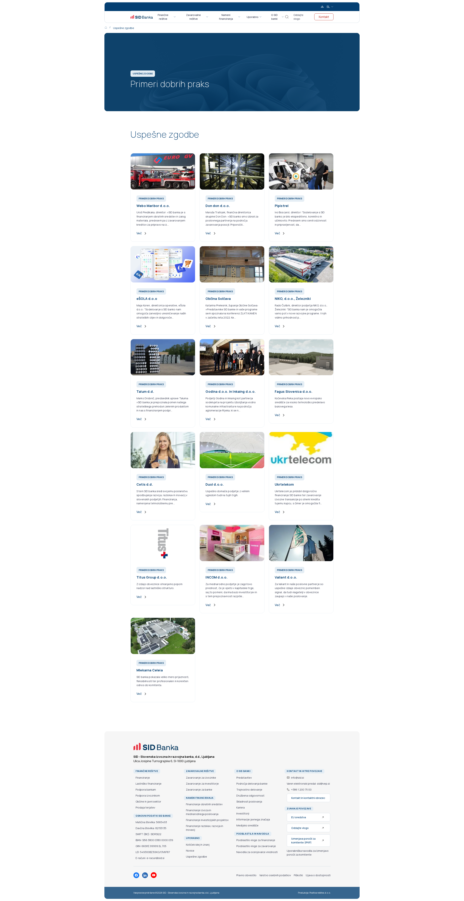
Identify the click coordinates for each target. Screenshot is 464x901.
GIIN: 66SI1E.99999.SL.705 (151, 846)
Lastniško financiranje (148, 783)
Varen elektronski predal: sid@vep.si (308, 783)
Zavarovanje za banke (199, 789)
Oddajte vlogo (298, 16)
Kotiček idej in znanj (198, 844)
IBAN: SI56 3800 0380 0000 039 (154, 840)
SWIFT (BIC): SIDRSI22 (148, 834)
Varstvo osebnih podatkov (275, 875)
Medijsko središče (247, 825)
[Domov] (108, 27)
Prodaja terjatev (145, 807)
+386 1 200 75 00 (301, 789)
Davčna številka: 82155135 (151, 828)
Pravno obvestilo (246, 875)
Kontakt (324, 17)
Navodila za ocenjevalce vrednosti (257, 852)
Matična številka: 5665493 (151, 822)
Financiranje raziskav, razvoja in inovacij (204, 827)
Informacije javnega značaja (253, 819)
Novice (190, 850)
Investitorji (242, 813)
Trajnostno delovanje (249, 789)
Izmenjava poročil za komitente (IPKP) (303, 840)
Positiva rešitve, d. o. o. (320, 892)
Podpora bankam (146, 789)
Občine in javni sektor (148, 801)
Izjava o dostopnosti (318, 875)
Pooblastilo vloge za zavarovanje (256, 846)
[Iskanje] (287, 17)
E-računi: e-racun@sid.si (150, 858)
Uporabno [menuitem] (252, 17)
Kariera (240, 807)
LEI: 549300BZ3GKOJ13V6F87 (153, 852)
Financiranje (143, 777)
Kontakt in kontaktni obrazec (308, 798)
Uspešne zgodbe (123, 28)
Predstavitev (244, 777)
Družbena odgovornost (250, 795)
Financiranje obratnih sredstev (204, 804)
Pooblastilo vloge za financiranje (255, 840)
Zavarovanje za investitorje (202, 783)
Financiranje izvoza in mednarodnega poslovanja (202, 812)
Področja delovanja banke (252, 783)
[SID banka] (141, 17)
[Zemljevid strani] (322, 6)
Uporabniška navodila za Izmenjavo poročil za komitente (308, 852)
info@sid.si (297, 777)
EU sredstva (298, 817)
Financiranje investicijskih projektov (207, 820)
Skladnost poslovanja (249, 801)
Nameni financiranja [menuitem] (226, 16)
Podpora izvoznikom (148, 795)
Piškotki (298, 875)
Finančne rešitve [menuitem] (163, 16)
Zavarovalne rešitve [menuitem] (193, 16)
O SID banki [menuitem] (274, 16)
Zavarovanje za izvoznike (201, 777)
